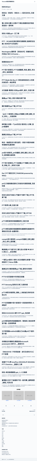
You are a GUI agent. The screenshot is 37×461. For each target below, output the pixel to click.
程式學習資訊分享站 (5, 451)
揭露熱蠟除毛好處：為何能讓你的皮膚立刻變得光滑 (10, 423)
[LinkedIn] (31, 406)
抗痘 (2, 436)
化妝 (2, 432)
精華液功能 (3, 424)
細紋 (2, 445)
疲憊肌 (3, 442)
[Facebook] (6, 406)
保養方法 (3, 431)
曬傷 (2, 439)
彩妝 (2, 435)
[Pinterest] (22, 406)
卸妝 (11, 9)
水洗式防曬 (18, 400)
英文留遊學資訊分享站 (5, 453)
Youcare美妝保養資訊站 (8, 1)
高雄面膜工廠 (4, 421)
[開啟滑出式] (34, 1)
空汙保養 (3, 443)
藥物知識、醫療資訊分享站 (6, 454)
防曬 (2, 446)
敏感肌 (3, 438)
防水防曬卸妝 (30, 400)
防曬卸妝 (7, 400)
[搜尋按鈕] (34, 415)
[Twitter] (14, 406)
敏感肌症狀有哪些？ (5, 420)
